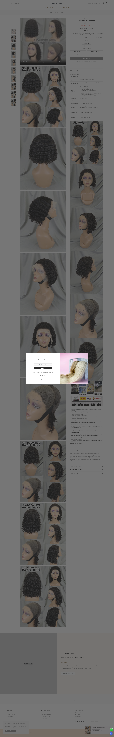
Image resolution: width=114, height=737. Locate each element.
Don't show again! (44, 379)
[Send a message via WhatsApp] (111, 730)
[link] (41, 375)
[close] (90, 353)
